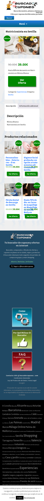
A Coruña (6, 405)
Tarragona (7, 440)
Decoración (23, 464)
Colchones (37, 458)
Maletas (10, 478)
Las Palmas (15, 422)
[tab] (11, 105)
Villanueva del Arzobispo (31, 444)
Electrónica (6, 468)
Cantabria (6, 414)
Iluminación (32, 472)
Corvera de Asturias (25, 414)
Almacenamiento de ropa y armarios (12, 451)
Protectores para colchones (17, 484)
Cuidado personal (12, 464)
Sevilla (10, 94)
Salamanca (38, 431)
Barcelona (14, 410)
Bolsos (34, 451)
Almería (29, 406)
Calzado (17, 454)
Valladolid (19, 444)
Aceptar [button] (19, 498)
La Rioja (39, 418)
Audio (30, 451)
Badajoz (5, 411)
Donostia (40, 414)
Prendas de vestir (27, 481)
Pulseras (29, 484)
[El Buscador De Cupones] (22, 5)
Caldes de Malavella (34, 410)
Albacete (14, 406)
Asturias (37, 405)
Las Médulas (5, 423)
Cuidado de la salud (26, 461)
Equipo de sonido (14, 468)
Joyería (5, 475)
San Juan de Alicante (8, 436)
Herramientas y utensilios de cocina (15, 472)
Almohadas (25, 451)
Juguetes (28, 475)
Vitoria (5, 448)
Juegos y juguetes (16, 475)
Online (21, 427)
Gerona (11, 418)
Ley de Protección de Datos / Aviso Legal (22, 380)
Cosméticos (16, 461)
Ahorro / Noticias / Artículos (22, 262)
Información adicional (28, 106)
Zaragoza (21, 447)
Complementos (7, 461)
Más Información (29, 498)
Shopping (30, 435)
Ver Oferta (22, 81)
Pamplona (15, 431)
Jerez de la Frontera (30, 418)
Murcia (5, 427)
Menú (22, 23)
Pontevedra (30, 431)
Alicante (22, 405)
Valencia (36, 440)
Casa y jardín (12, 457)
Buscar (9, 18)
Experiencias (22, 92)
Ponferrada (22, 431)
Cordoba (15, 414)
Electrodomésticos (34, 464)
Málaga (13, 427)
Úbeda (28, 448)
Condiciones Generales (22, 378)
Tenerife (18, 440)
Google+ (22, 383)
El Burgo (4, 418)
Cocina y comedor (26, 457)
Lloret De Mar (26, 423)
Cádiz (34, 414)
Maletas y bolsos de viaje (22, 478)
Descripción (11, 106)
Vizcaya (12, 447)
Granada (18, 417)
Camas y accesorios (27, 454)
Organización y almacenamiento (11, 481)
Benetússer (24, 410)
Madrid (35, 422)
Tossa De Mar (27, 441)
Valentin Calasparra (8, 444)
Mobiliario (35, 478)
